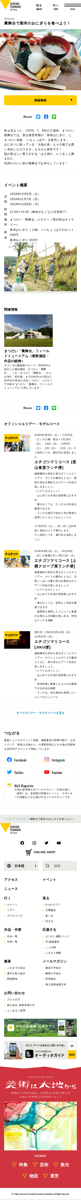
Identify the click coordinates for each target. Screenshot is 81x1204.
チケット (12, 904)
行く (7, 898)
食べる (49, 915)
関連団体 (12, 978)
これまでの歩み (16, 967)
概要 (7, 961)
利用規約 (50, 978)
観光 (65, 1164)
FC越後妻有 (52, 941)
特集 (23, 1164)
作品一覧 (12, 936)
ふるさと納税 (53, 952)
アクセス (11, 879)
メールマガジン (55, 961)
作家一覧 (12, 941)
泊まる (49, 921)
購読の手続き (53, 967)
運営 (54, 1176)
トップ (8, 819)
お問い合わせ (14, 993)
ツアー (11, 910)
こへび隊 (50, 947)
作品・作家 (13, 929)
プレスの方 (13, 999)
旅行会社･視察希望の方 (21, 1005)
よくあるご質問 (16, 1010)
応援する (49, 929)
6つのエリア (52, 904)
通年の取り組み (16, 973)
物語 (33, 1176)
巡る (46, 898)
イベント (9, 18)
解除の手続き (53, 973)
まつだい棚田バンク (57, 936)
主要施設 (50, 910)
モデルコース (15, 915)
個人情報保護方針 (56, 984)
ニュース (11, 888)
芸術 (44, 1164)
